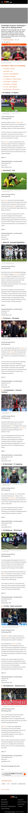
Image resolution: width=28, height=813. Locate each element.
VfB (24, 560)
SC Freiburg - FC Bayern (9, 68)
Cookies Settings (5, 808)
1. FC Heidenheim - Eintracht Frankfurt (12, 79)
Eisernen (5, 200)
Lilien (15, 494)
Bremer (5, 726)
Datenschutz (4, 804)
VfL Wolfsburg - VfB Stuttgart (10, 84)
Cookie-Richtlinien (22, 802)
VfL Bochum (22, 348)
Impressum (20, 800)
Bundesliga (3, 783)
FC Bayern (18, 122)
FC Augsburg (12, 498)
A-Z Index (20, 806)
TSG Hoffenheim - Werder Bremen (12, 89)
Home (2, 789)
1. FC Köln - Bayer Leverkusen (10, 86)
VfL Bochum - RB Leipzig (9, 76)
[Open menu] (2, 2)
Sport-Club (6, 142)
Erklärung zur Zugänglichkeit (8, 806)
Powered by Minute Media (11, 811)
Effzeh (6, 636)
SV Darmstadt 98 (14, 783)
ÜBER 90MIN (4, 800)
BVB (14, 206)
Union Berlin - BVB (8, 71)
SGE (12, 426)
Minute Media (21, 804)
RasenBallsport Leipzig (21, 783)
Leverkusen (15, 643)
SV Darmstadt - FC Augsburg (10, 81)
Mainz (2, 276)
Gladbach (16, 274)
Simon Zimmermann (8, 39)
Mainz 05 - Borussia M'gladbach (11, 73)
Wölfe (4, 573)
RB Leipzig (11, 352)
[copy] (9, 42)
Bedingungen (4, 802)
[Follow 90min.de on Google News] (25, 774)
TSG (4, 714)
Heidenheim (21, 428)
